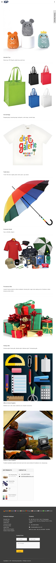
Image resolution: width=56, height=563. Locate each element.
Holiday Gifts (6, 527)
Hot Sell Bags (6, 520)
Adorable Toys (6, 519)
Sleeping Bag (11, 481)
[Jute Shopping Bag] (5, 476)
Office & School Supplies (8, 529)
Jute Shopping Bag (13, 474)
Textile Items (6, 522)
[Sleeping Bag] (5, 483)
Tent (9, 488)
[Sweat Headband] (5, 497)
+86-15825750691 (35, 524)
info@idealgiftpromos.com (27, 476)
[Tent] (5, 490)
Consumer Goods (7, 524)
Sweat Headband (12, 494)
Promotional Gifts (7, 525)
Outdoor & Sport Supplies (8, 530)
